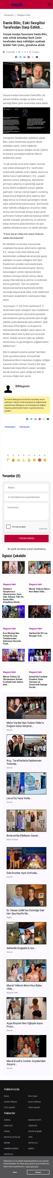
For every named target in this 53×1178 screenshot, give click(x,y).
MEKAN (7, 1143)
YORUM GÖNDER (26, 538)
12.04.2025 (10, 52)
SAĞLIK (31, 1149)
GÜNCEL (7, 1120)
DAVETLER (8, 1126)
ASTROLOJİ (33, 1143)
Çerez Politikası (34, 1102)
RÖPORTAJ (8, 1154)
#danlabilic (10, 427)
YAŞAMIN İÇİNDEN (11, 1149)
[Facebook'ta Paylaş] (16, 57)
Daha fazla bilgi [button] (32, 1167)
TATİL (30, 1137)
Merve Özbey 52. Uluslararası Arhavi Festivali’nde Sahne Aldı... (13, 680)
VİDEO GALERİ (34, 1108)
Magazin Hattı (24, 15)
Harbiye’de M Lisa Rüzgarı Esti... (38, 634)
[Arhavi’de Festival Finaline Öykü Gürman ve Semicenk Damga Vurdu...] (39, 655)
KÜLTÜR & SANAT (35, 1131)
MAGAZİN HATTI (34, 1120)
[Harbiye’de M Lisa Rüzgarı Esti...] (39, 611)
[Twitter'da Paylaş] (20, 57)
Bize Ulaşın (32, 1096)
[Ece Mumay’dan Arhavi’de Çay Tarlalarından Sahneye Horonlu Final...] (13, 611)
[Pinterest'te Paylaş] (28, 57)
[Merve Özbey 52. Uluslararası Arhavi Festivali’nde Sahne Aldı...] (13, 655)
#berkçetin (24, 427)
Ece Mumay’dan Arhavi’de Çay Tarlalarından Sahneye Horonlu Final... (12, 638)
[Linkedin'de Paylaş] (24, 57)
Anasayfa (9, 15)
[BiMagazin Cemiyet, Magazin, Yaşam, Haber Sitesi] (15, 4)
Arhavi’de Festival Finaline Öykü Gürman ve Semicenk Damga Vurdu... (38, 682)
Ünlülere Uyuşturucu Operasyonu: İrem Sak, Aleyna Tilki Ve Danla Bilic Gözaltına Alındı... (13, 595)
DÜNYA (7, 1131)
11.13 (23, 52)
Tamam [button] (38, 1172)
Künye (6, 1096)
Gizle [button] (15, 1172)
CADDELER (32, 1126)
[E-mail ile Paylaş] (37, 57)
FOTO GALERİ (9, 1108)
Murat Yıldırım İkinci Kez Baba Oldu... (39, 590)
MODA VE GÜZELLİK (12, 1137)
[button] (48, 6)
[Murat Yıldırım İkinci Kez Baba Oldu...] (39, 567)
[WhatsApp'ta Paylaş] (33, 57)
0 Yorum (35, 52)
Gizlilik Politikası (10, 1102)
